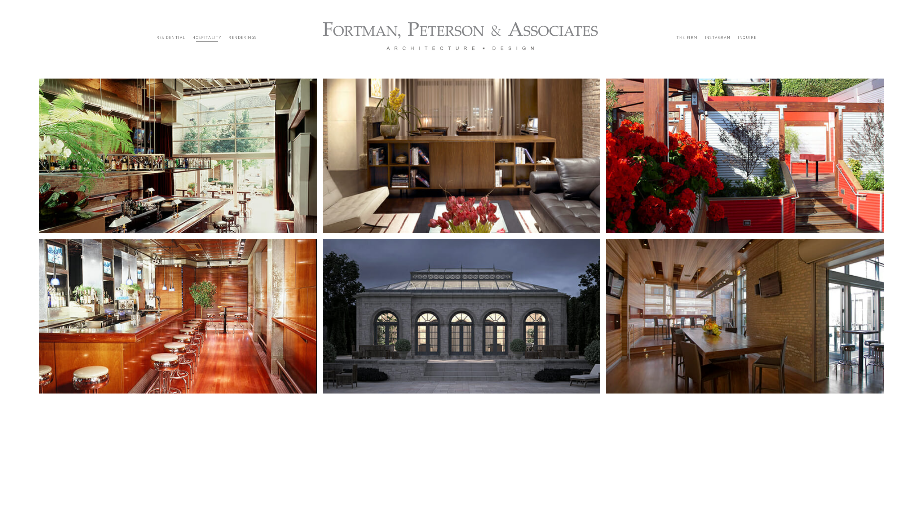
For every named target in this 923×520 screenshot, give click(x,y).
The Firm (687, 38)
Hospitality (207, 38)
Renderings (242, 38)
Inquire (747, 38)
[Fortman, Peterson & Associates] (461, 38)
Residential (171, 38)
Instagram (718, 38)
